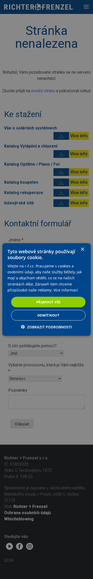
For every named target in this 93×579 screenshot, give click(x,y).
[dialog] (46, 289)
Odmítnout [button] (48, 315)
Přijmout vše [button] (48, 301)
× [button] (82, 249)
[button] (46, 327)
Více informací (65, 289)
